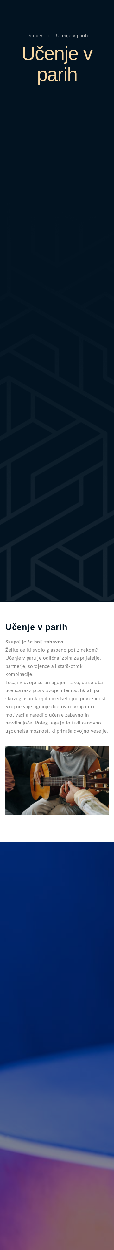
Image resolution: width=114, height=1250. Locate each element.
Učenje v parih (57, 64)
